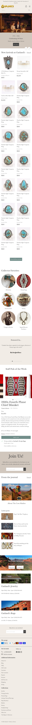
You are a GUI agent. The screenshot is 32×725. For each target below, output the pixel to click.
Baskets (3, 703)
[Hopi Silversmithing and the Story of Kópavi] (7, 545)
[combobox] (16, 10)
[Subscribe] (24, 469)
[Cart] (26, 6)
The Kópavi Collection (6, 715)
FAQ (2, 665)
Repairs (3, 675)
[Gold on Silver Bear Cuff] (8, 91)
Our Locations (4, 672)
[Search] (29, 10)
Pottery (3, 705)
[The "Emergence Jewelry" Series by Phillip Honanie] (7, 536)
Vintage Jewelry (5, 693)
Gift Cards (3, 668)
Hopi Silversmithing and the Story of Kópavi (21, 544)
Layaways (3, 670)
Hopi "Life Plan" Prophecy (21, 514)
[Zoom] (25, 395)
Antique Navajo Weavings (7, 698)
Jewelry (3, 691)
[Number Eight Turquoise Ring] (24, 92)
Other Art (3, 712)
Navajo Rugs (4, 696)
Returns (3, 677)
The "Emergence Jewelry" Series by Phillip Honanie (22, 535)
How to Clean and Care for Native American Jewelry (21, 525)
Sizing (2, 684)
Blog (2, 663)
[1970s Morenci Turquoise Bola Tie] (8, 67)
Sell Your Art (4, 679)
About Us (3, 660)
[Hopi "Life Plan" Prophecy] (7, 516)
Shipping (3, 433)
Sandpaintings (4, 707)
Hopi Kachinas (4, 700)
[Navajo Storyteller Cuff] (24, 66)
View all (29, 52)
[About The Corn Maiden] (16, 492)
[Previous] (26, 48)
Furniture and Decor (6, 710)
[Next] (29, 48)
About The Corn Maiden (17, 503)
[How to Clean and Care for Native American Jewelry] (7, 526)
